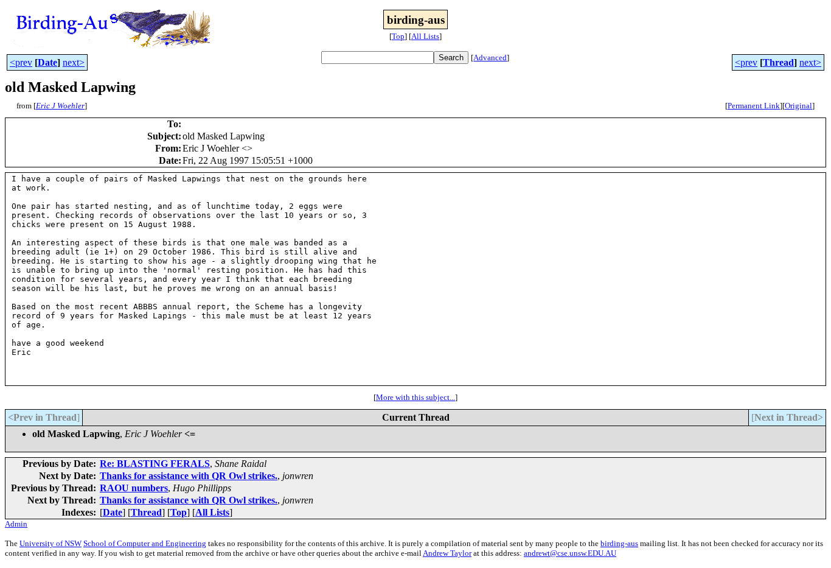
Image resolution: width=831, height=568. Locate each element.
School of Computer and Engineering (144, 543)
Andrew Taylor (447, 553)
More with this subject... (415, 397)
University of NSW (50, 543)
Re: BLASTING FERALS (155, 463)
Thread (778, 62)
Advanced (490, 57)
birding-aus (619, 543)
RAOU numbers (134, 488)
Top (398, 36)
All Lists (425, 36)
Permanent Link (754, 105)
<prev (21, 62)
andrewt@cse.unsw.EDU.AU (570, 553)
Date (47, 62)
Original (798, 105)
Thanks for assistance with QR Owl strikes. (188, 476)
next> (74, 62)
